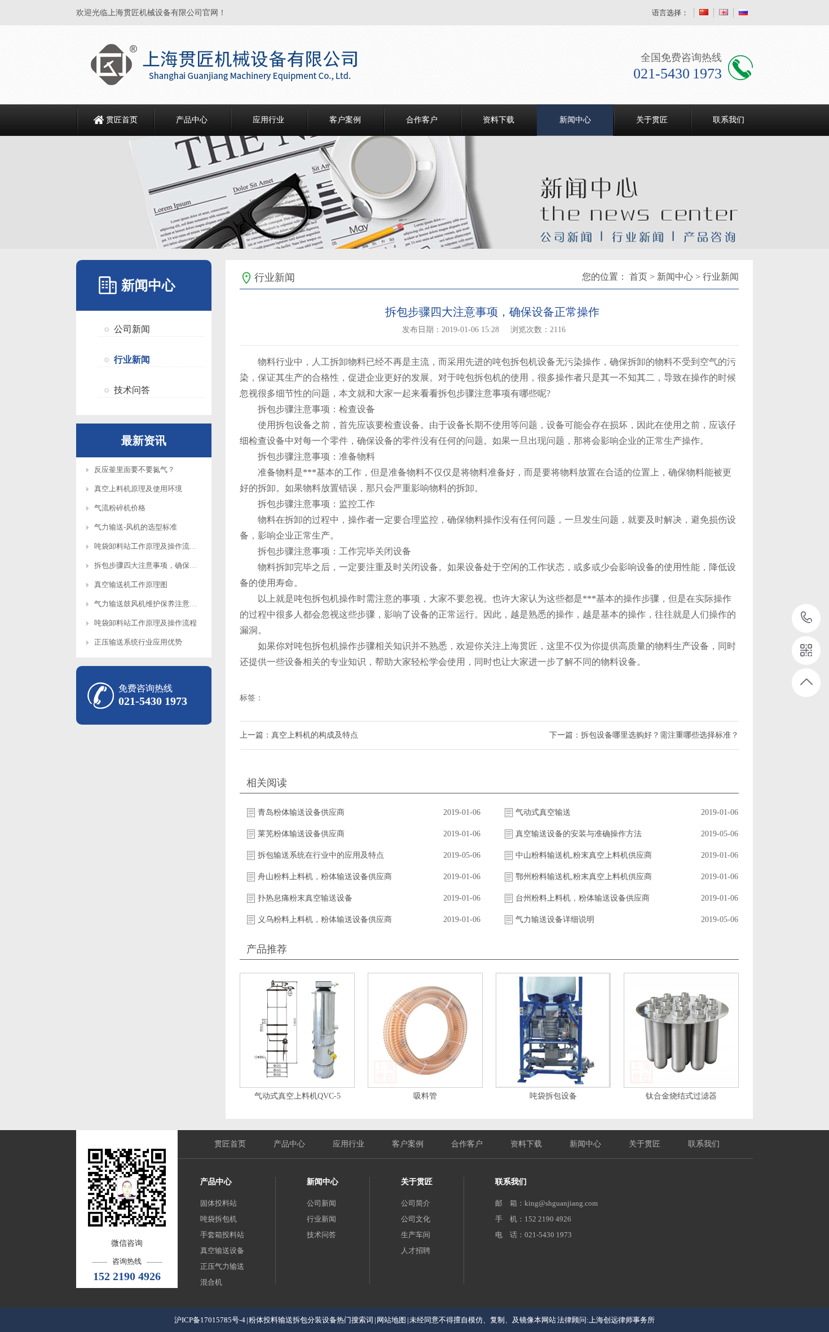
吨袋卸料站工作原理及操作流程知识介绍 (160, 546)
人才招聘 (415, 1250)
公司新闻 (132, 329)
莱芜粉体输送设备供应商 (301, 834)
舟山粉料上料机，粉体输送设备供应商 (325, 876)
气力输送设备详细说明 (554, 919)
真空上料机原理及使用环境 (138, 488)
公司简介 (415, 1203)
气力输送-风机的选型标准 (135, 527)
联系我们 (728, 120)
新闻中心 (575, 120)
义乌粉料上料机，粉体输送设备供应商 (325, 919)
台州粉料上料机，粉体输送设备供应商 (582, 898)
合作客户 (422, 120)
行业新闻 (132, 359)
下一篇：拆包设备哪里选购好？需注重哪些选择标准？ (644, 735)
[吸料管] (425, 1030)
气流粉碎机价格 (119, 508)
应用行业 (268, 120)
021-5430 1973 (807, 618)
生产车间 (415, 1234)
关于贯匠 (652, 120)
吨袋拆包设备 (553, 1096)
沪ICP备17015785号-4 (209, 1320)
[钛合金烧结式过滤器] (681, 1030)
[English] (723, 12)
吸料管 (425, 1096)
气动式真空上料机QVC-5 (297, 1096)
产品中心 (192, 120)
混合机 (211, 1282)
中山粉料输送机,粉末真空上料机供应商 (583, 855)
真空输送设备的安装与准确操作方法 (578, 834)
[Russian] (743, 12)
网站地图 (391, 1320)
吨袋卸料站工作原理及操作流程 (145, 623)
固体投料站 (218, 1203)
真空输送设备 (222, 1250)
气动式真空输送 (543, 812)
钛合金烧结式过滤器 (681, 1096)
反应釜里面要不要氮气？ (134, 469)
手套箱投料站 (222, 1234)
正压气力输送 (222, 1266)
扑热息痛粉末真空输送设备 (305, 898)
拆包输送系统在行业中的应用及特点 (321, 855)
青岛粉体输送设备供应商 (301, 812)
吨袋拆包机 (218, 1219)
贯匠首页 (122, 120)
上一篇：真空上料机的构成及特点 (299, 735)
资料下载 (498, 120)
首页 (638, 276)
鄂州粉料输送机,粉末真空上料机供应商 (583, 876)
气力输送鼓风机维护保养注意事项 (149, 603)
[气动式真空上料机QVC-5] (297, 1030)
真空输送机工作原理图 (130, 584)
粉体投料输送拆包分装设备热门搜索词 (311, 1320)
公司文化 (415, 1219)
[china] (703, 12)
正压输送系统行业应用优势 (138, 642)
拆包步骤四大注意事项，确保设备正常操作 (163, 565)
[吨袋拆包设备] (553, 1030)
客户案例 (345, 120)
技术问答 (132, 390)
